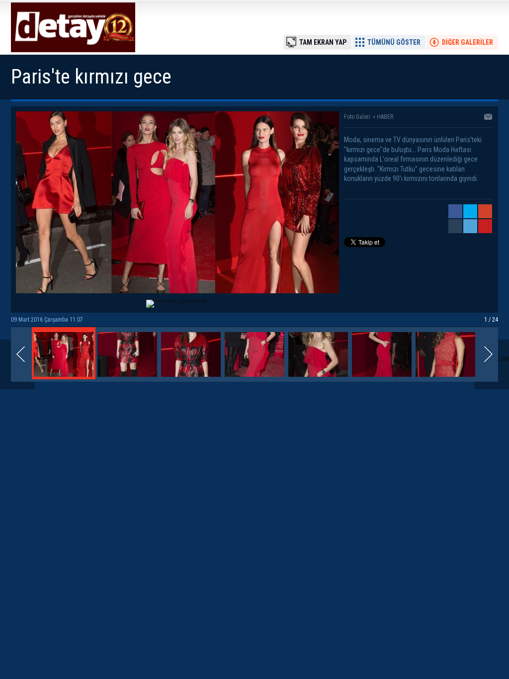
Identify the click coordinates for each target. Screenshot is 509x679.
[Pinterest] (485, 226)
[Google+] (485, 211)
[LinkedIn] (470, 226)
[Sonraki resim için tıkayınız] (177, 291)
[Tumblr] (455, 226)
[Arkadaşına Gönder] (488, 117)
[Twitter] (470, 211)
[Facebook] (455, 211)
